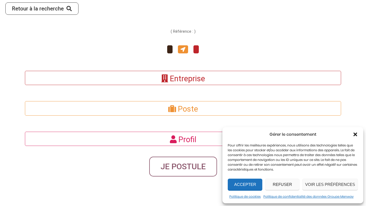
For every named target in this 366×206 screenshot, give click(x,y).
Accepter (245, 184)
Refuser (282, 184)
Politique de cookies (245, 196)
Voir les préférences (330, 184)
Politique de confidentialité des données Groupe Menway (308, 196)
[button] (355, 134)
